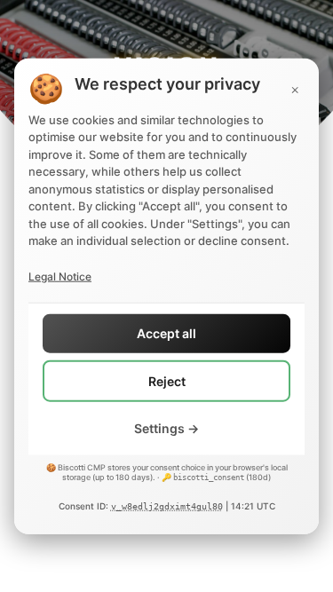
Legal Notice (59, 275)
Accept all (166, 333)
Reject (167, 380)
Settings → (166, 428)
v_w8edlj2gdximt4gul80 (167, 506)
